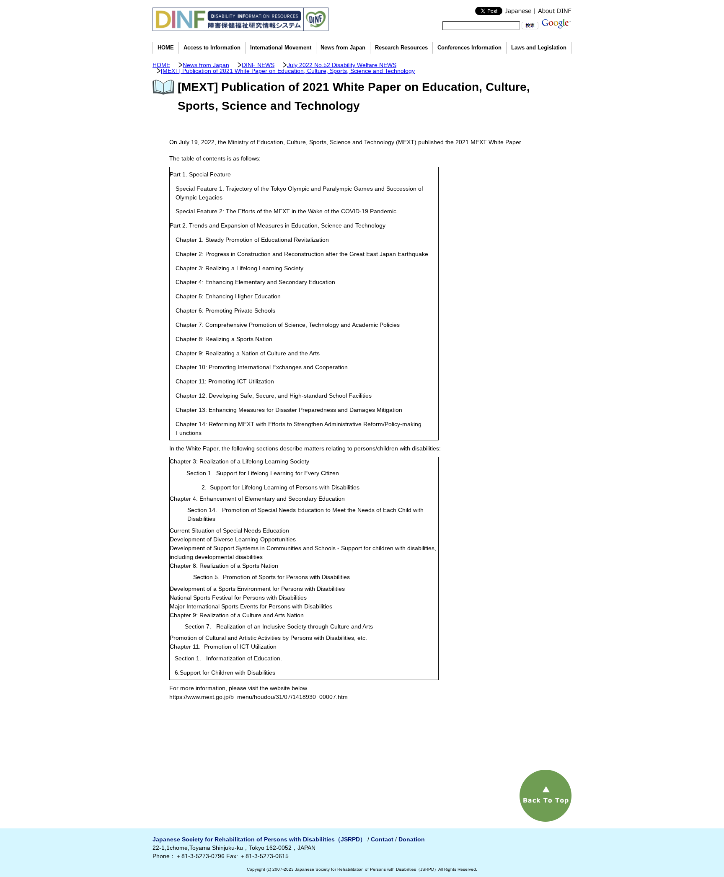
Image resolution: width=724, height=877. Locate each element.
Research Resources (401, 48)
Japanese (518, 11)
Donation (411, 839)
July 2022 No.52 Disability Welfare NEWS (341, 65)
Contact (382, 839)
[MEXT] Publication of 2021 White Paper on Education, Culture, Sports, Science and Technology (288, 70)
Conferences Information (469, 48)
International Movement (280, 48)
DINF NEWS (258, 65)
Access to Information (212, 48)
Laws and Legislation (538, 48)
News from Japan (343, 48)
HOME (166, 48)
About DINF (552, 11)
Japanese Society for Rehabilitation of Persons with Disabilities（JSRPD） (259, 839)
